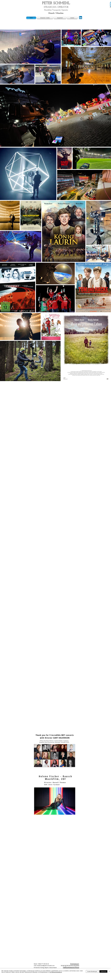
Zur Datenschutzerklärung (55, 972)
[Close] (109, 971)
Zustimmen (103, 971)
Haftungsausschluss (71, 967)
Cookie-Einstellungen (92, 971)
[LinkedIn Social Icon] (80, 17)
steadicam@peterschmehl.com (46, 965)
